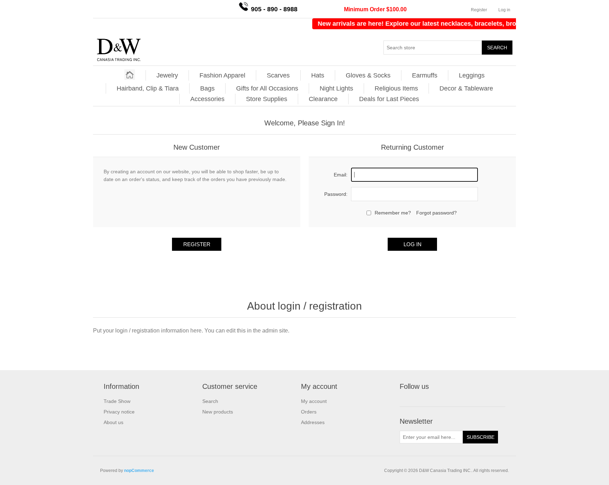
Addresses (313, 422)
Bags (207, 88)
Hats (317, 75)
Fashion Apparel (222, 75)
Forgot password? (436, 213)
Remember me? (393, 213)
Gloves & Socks (368, 75)
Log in (504, 9)
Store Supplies (266, 98)
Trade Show (117, 401)
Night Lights (336, 88)
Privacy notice (119, 412)
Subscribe (480, 437)
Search (497, 47)
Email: (340, 175)
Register (479, 9)
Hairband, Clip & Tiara (148, 88)
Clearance (323, 98)
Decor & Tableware (466, 88)
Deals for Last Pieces (389, 98)
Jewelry (167, 75)
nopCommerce (139, 470)
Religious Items (396, 88)
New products (217, 412)
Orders (308, 412)
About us (113, 422)
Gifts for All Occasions (267, 88)
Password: (335, 194)
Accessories (207, 98)
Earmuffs (424, 75)
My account (314, 401)
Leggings (472, 75)
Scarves (278, 75)
